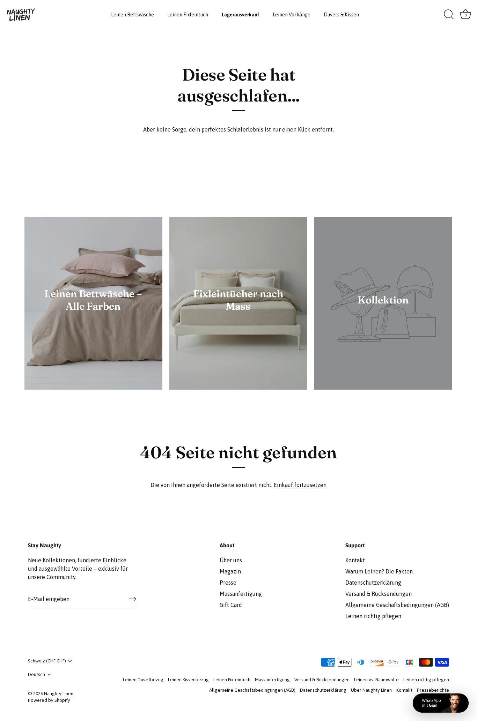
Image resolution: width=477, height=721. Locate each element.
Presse (228, 582)
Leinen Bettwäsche (132, 14)
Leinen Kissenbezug (188, 679)
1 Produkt (238, 317)
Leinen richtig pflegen (373, 616)
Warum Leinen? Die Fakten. (379, 571)
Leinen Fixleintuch (187, 14)
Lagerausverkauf (240, 14)
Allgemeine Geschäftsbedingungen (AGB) (397, 605)
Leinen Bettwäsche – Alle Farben (93, 299)
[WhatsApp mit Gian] (441, 703)
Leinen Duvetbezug (143, 679)
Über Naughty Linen (371, 690)
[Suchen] (448, 14)
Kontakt (355, 560)
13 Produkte (93, 317)
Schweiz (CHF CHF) (47, 660)
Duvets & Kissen (341, 14)
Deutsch (36, 674)
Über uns (231, 560)
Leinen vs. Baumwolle (376, 679)
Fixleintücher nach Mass (238, 299)
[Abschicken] (132, 598)
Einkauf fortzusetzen (300, 485)
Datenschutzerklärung (373, 582)
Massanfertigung (241, 594)
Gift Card (231, 605)
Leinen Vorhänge (291, 14)
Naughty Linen (58, 693)
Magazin (230, 571)
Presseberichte (433, 690)
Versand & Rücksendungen (378, 594)
